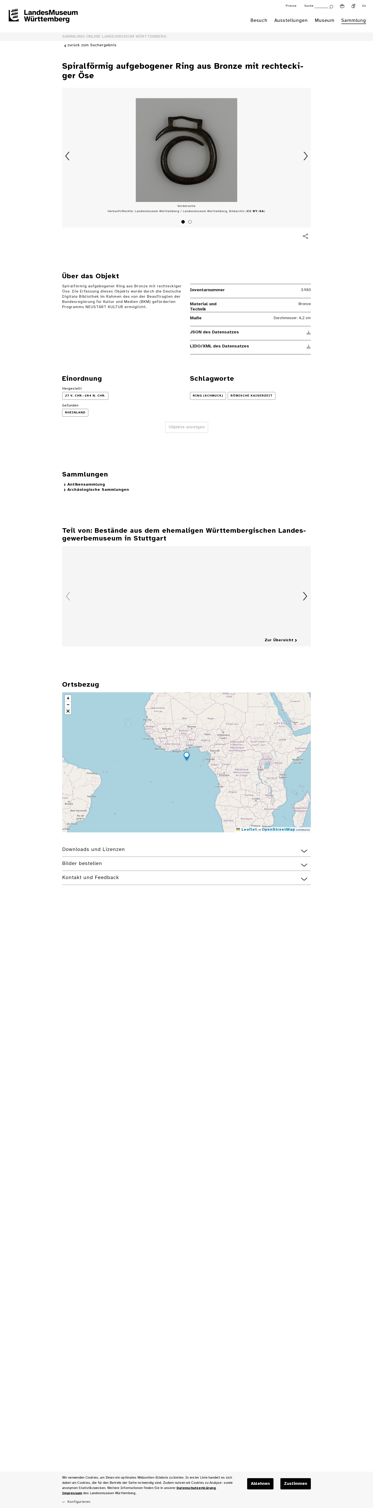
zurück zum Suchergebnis (92, 45)
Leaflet (248, 830)
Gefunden (70, 405)
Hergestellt (72, 388)
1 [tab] (184, 222)
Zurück (67, 156)
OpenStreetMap (278, 830)
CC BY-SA (255, 211)
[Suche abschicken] (331, 6)
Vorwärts (305, 156)
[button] (186, 757)
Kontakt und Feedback (90, 877)
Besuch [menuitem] (258, 20)
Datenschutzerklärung (196, 1488)
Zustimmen (295, 1484)
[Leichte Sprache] (342, 6)
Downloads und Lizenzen (93, 849)
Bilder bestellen (82, 863)
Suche (309, 6)
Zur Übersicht (279, 640)
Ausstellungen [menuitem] (291, 20)
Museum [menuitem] (324, 20)
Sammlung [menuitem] (353, 20)
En (364, 6)
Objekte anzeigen (187, 427)
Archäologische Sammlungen (98, 490)
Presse (291, 6)
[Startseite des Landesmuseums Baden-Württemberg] (43, 19)
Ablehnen (260, 1484)
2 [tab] (190, 222)
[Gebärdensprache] (353, 6)
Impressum (72, 1493)
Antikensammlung (86, 485)
